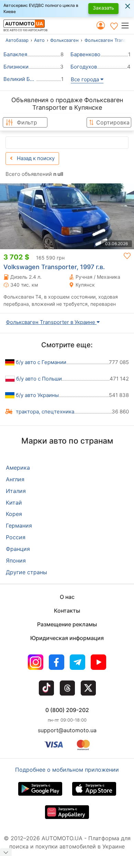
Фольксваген (64, 40)
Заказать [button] (103, 8)
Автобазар (17, 40)
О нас (67, 596)
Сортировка (113, 122)
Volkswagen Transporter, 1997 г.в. (54, 266)
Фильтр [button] (27, 122)
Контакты (67, 610)
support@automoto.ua (67, 730)
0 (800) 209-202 (67, 710)
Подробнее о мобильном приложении (67, 769)
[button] (127, 25)
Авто (39, 40)
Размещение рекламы (67, 624)
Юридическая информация (67, 638)
